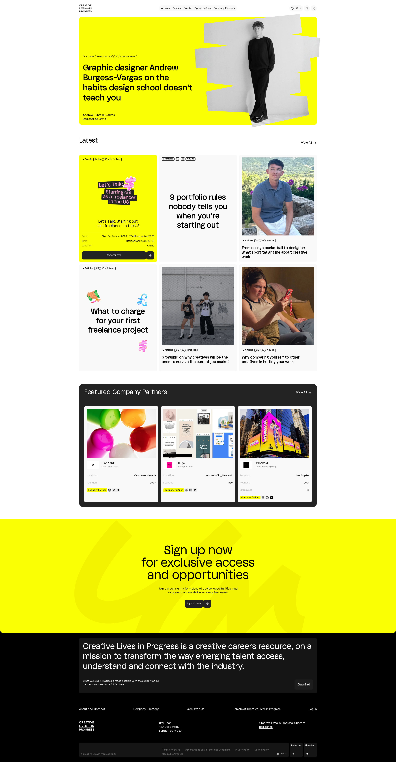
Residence (266, 727)
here (121, 685)
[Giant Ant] (121, 433)
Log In (313, 709)
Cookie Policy (261, 750)
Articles (165, 8)
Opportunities (202, 8)
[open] (307, 8)
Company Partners (224, 8)
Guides (177, 8)
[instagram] (114, 490)
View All (306, 143)
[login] (314, 8)
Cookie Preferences (172, 754)
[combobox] (296, 8)
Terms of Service (171, 750)
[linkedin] (118, 490)
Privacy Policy (242, 750)
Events (188, 8)
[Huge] (198, 433)
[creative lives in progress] (85, 8)
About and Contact (92, 709)
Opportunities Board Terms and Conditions (207, 750)
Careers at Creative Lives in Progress (256, 709)
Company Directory (146, 709)
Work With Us (195, 709)
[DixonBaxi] (274, 433)
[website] (109, 490)
